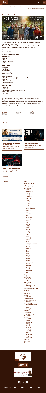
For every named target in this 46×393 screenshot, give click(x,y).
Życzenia (25, 343)
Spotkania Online (29, 250)
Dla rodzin (28, 278)
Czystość (27, 318)
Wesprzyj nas (23, 365)
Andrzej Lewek (12, 6)
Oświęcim (33, 8)
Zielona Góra (28, 270)
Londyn (27, 222)
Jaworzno (27, 207)
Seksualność (28, 334)
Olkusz (30, 8)
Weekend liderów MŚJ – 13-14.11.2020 (21, 111)
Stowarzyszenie (27, 303)
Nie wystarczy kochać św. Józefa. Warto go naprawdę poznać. (11, 144)
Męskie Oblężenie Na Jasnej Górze (30, 288)
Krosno (27, 215)
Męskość (27, 324)
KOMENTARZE (26, 282)
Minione (42, 6)
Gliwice (27, 205)
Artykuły (4, 148)
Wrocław (27, 265)
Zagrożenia (28, 337)
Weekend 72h (26, 315)
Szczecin (27, 251)
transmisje (26, 310)
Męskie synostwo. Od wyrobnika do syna (11, 168)
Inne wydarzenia (10, 148)
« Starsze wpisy (5, 176)
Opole (27, 234)
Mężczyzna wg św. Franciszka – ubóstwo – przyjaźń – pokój (8, 111)
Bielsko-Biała (28, 191)
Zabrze (27, 267)
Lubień (27, 224)
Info (6, 148)
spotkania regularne (28, 298)
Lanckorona (39, 6)
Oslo (27, 236)
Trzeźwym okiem (27, 312)
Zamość (27, 269)
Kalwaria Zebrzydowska (30, 208)
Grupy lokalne (25, 6)
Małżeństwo (28, 322)
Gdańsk (27, 201)
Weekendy (28, 309)
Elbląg (27, 200)
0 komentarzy (41, 8)
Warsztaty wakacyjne (28, 314)
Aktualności (7, 387)
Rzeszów (27, 248)
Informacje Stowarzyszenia (31, 304)
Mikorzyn (27, 231)
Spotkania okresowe (29, 285)
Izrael (27, 280)
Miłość (27, 325)
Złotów (27, 272)
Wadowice (37, 8)
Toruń (27, 255)
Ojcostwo (27, 329)
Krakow (31, 6)
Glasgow (27, 203)
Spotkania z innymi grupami (29, 300)
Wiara (27, 336)
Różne (27, 307)
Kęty (28, 6)
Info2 (25, 276)
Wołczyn (27, 263)
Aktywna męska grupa (28, 183)
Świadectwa (26, 306)
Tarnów (27, 253)
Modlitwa (27, 327)
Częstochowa (28, 196)
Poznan (27, 245)
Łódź (27, 227)
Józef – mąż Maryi (32, 111)
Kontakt (39, 387)
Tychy (27, 257)
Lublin (27, 226)
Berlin (27, 189)
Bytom (27, 193)
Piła (26, 241)
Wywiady (25, 339)
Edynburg (27, 198)
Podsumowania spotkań (30, 243)
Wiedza (25, 317)
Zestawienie (26, 341)
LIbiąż (27, 220)
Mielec (27, 229)
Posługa (27, 331)
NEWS (28, 8)
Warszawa (28, 260)
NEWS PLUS (26, 293)
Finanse (27, 320)
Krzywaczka (34, 6)
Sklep (31, 387)
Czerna (21, 6)
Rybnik (27, 246)
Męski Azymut (26, 287)
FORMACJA (28, 296)
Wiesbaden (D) (28, 262)
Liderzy (25, 284)
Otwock (27, 239)
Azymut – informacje (28, 186)
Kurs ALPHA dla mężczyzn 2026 (31, 143)
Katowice (27, 210)
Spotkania (28, 301)
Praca (27, 332)
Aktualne (18, 146)
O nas (25, 295)
